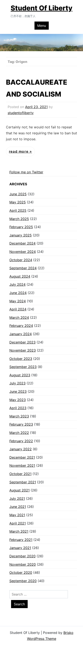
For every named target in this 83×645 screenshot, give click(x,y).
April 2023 (17, 408)
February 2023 (21, 424)
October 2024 (20, 260)
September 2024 (23, 268)
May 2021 (17, 515)
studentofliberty (21, 113)
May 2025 (17, 202)
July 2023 (17, 383)
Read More (19, 151)
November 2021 (22, 465)
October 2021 (20, 474)
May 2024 (17, 301)
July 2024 (17, 284)
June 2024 (18, 293)
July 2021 (17, 498)
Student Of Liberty (41, 8)
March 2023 (19, 416)
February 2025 (21, 227)
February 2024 (21, 325)
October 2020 (20, 572)
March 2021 (18, 531)
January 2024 (20, 334)
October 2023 (20, 359)
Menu (41, 25)
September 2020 (23, 581)
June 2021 (17, 506)
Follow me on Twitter (26, 172)
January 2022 (20, 449)
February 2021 (20, 540)
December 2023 (22, 342)
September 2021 (22, 482)
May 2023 (17, 400)
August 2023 (19, 375)
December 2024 (22, 243)
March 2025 (19, 219)
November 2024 (22, 251)
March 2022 (19, 432)
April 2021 (17, 523)
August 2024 (19, 276)
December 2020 (22, 556)
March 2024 (19, 317)
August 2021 (19, 490)
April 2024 (17, 309)
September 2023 (23, 367)
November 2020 (22, 564)
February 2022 (21, 441)
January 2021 (20, 548)
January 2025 (20, 235)
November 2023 (22, 350)
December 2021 (22, 457)
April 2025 (17, 210)
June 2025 (18, 194)
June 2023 (18, 391)
